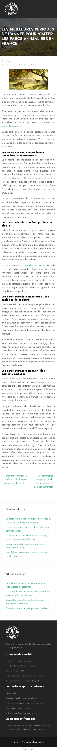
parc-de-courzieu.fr (34, 265)
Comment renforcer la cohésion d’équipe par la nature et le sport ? (15, 479)
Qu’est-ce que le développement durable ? (28, 608)
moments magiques (11, 126)
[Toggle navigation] (48, 8)
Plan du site (28, 749)
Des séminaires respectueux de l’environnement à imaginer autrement (43, 481)
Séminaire (8, 61)
